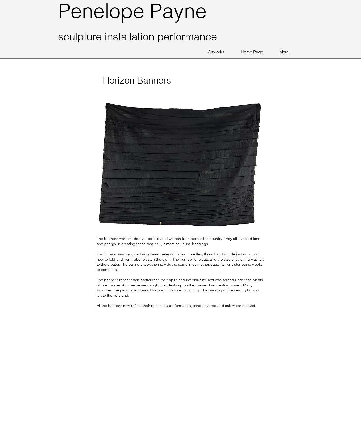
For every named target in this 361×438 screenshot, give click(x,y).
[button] (216, 52)
